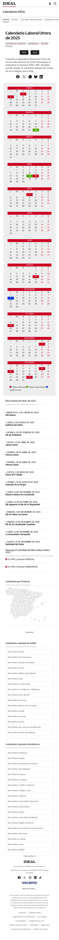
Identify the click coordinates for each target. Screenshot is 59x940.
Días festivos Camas (16, 722)
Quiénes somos (35, 913)
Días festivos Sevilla (16, 652)
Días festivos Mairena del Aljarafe (22, 673)
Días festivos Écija (15, 679)
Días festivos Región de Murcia (21, 823)
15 (36, 277)
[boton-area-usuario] (50, 3)
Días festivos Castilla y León (19, 791)
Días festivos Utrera (16, 668)
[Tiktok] (40, 877)
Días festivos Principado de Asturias (23, 764)
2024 (24, 52)
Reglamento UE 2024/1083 (24, 917)
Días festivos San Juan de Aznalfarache (24, 727)
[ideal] (29, 862)
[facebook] (17, 76)
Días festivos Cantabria (17, 780)
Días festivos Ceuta (16, 844)
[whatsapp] (30, 76)
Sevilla (44, 42)
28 (36, 130)
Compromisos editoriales (21, 929)
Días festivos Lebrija (16, 711)
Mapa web (45, 925)
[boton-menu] (55, 3)
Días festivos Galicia (16, 812)
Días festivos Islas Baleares (19, 769)
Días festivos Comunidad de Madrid (22, 817)
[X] (24, 76)
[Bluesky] (35, 76)
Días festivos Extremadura (19, 807)
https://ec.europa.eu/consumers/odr (32, 908)
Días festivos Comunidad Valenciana (23, 801)
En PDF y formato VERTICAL (21, 559)
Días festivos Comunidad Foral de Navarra (25, 828)
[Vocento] (29, 883)
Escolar (15, 20)
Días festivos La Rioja (16, 839)
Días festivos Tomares (17, 716)
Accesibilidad (20, 921)
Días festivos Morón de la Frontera (22, 706)
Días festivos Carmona (17, 700)
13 (11, 325)
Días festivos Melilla (16, 850)
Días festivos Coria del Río (19, 695)
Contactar (22, 913)
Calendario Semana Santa (31, 20)
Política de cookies (40, 929)
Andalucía (33, 42)
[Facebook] (19, 877)
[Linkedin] (41, 76)
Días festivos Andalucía (17, 753)
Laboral (6, 20)
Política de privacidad (18, 925)
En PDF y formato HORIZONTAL (23, 567)
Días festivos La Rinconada (19, 684)
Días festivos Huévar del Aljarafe (21, 733)
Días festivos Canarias (17, 774)
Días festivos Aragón (16, 758)
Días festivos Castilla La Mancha (21, 785)
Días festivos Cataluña (17, 796)
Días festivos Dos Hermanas (19, 657)
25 (29, 377)
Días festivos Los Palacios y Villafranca (24, 690)
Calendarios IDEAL (14, 11)
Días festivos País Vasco (18, 834)
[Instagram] (30, 877)
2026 (35, 52)
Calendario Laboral (15, 42)
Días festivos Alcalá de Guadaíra (21, 663)
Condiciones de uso (36, 921)
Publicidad (34, 925)
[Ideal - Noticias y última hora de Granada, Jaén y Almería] (9, 3)
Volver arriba (28, 856)
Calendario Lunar (52, 20)
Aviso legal (41, 917)
